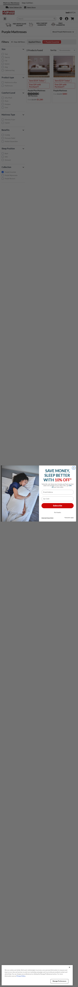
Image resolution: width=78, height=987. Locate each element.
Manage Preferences (59, 981)
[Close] (69, 967)
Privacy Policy (21, 976)
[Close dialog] (73, 468)
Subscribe (57, 506)
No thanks (57, 512)
